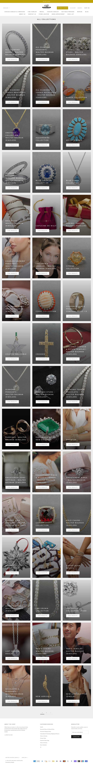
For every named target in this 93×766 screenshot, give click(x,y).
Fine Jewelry (32, 11)
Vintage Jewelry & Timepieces (14, 11)
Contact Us (32, 14)
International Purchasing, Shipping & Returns (49, 733)
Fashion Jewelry (53, 11)
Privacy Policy (43, 738)
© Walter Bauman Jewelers (14, 760)
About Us (22, 14)
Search (80, 7)
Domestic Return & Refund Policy (47, 729)
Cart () (87, 7)
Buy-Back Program (68, 11)
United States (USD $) (12, 757)
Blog (87, 11)
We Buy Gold (46, 1)
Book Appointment (58, 14)
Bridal (42, 11)
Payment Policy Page (44, 740)
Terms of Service (43, 736)
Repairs (79, 11)
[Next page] (51, 712)
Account (73, 7)
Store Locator (44, 14)
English (5, 7)
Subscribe (76, 736)
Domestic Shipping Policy (45, 731)
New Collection (43, 745)
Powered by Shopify (9, 762)
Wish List (71, 14)
